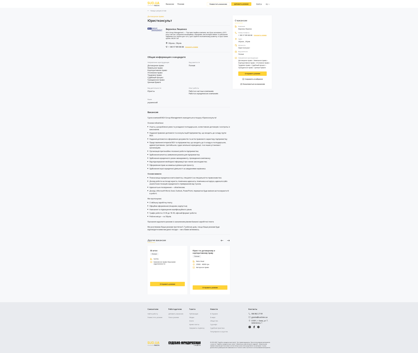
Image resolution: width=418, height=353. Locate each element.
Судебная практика (217, 328)
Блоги (191, 321)
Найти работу (152, 314)
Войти (259, 4)
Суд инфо (213, 324)
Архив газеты (194, 324)
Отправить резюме (252, 74)
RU (267, 4)
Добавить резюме (241, 4)
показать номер (191, 47)
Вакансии (170, 4)
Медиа (191, 317)
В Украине (214, 314)
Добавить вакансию (175, 314)
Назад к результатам (158, 11)
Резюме (180, 4)
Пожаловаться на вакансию (253, 84)
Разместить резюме (154, 317)
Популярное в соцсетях (219, 332)
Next (228, 240)
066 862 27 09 (257, 314)
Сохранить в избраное (253, 79)
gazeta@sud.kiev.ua (259, 317)
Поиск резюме (173, 317)
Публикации (193, 314)
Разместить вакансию (218, 4)
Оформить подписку (196, 328)
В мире (212, 317)
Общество (214, 321)
